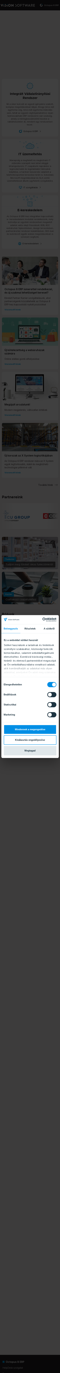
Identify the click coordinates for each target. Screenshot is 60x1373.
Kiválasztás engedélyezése (30, 739)
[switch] (51, 694)
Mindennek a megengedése (30, 729)
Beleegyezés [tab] (11, 628)
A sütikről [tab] (49, 628)
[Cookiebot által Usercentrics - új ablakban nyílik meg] (42, 619)
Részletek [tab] (30, 628)
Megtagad (30, 750)
